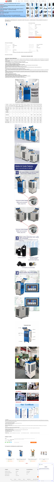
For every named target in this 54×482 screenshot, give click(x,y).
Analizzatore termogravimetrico (8, 472)
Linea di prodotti (28, 471)
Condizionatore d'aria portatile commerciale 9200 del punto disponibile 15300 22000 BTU (32, 459)
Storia (16, 472)
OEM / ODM (28, 472)
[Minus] (52, 464)
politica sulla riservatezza (36, 479)
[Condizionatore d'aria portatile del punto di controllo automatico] (10, 453)
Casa (11, 479)
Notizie (24, 479)
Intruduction (17, 471)
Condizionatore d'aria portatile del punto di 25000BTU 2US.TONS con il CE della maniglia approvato (44, 459)
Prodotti (15, 479)
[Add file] (39, 481)
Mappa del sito (29, 479)
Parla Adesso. (32, 37)
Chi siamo (19, 479)
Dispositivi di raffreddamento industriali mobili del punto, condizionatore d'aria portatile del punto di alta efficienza (31, 18)
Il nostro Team (17, 475)
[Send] (52, 481)
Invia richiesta (33, 442)
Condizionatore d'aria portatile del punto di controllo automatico (10, 459)
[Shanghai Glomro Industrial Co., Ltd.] (8, 1)
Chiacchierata (39, 37)
